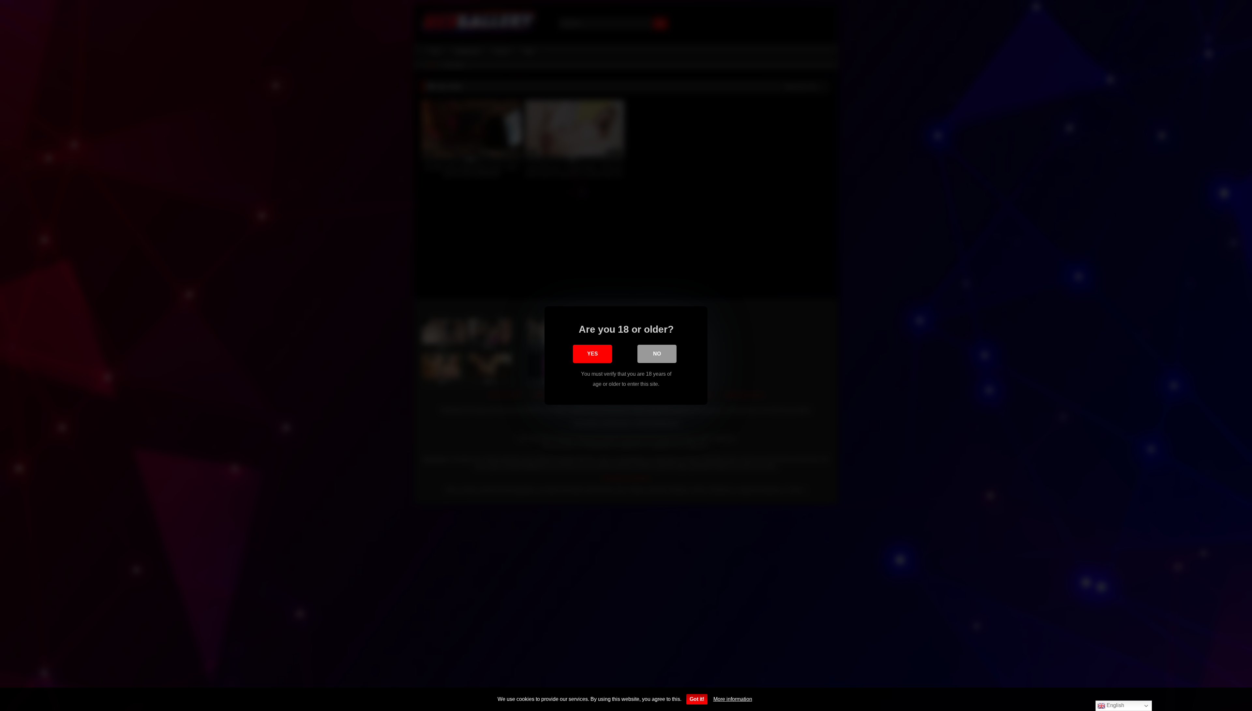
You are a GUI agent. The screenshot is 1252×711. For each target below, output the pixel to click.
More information (732, 699)
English (1114, 705)
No (657, 353)
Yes (592, 353)
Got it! (697, 699)
